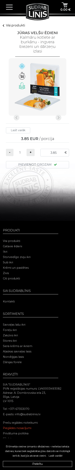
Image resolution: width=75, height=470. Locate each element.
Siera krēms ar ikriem (17, 346)
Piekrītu (37, 464)
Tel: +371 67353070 (16, 409)
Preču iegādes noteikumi (20, 422)
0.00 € (65, 9)
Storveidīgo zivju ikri (17, 257)
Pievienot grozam (35, 164)
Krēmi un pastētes (16, 267)
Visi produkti (15, 25)
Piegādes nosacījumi (17, 428)
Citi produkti (11, 278)
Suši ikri (8, 262)
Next (58, 117)
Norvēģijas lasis (13, 357)
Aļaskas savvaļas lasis (17, 351)
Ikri (5, 251)
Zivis (6, 273)
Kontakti (9, 301)
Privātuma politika (15, 433)
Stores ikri (10, 340)
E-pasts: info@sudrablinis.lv (22, 414)
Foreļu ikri (10, 330)
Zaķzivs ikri (10, 335)
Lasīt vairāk (18, 130)
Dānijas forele (12, 362)
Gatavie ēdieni (12, 246)
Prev (16, 117)
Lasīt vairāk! (55, 455)
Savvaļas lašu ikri (14, 324)
